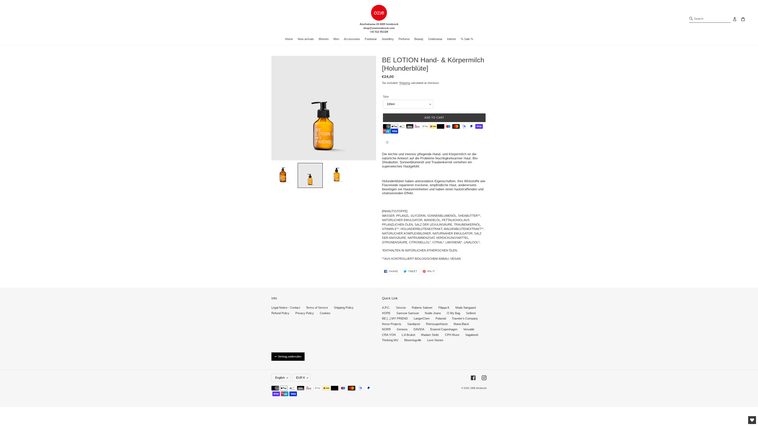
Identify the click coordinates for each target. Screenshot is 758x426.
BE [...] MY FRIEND (395, 318)
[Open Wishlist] (752, 420)
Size (386, 96)
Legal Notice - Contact (285, 307)
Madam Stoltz (430, 334)
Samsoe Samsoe (407, 313)
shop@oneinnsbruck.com (379, 28)
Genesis (402, 329)
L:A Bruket (408, 334)
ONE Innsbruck (478, 388)
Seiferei (471, 313)
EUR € (300, 377)
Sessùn (401, 307)
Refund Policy (280, 313)
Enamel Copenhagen (443, 329)
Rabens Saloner (422, 307)
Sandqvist (413, 324)
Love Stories (435, 340)
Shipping (404, 82)
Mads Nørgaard (465, 307)
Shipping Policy (344, 307)
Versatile (468, 329)
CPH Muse (452, 334)
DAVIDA (419, 329)
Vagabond (471, 334)
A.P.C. (386, 307)
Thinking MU (390, 340)
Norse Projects (391, 324)
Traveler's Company (465, 318)
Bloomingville (412, 340)
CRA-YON (389, 334)
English (280, 377)
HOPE (386, 313)
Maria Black (461, 324)
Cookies (325, 313)
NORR (386, 329)
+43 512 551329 (379, 31)
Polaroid (440, 318)
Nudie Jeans (433, 313)
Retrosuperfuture (437, 324)
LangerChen (422, 318)
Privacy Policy (304, 313)
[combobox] (710, 19)
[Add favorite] (387, 142)
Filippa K (443, 307)
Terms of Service (317, 307)
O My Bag (453, 313)
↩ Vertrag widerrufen (288, 356)
